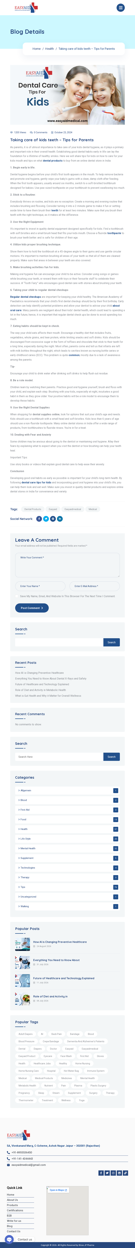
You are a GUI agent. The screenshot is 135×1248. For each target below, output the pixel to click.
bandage (75, 1034)
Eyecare (48, 1056)
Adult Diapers (26, 1034)
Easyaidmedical (73, 509)
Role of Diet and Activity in (50, 996)
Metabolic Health (27, 1085)
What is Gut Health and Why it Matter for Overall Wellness (48, 695)
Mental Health (28, 848)
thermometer (26, 1100)
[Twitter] (107, 1173)
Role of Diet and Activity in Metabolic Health (40, 690)
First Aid (25, 809)
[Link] (125, 1173)
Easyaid (53, 509)
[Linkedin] (119, 1173)
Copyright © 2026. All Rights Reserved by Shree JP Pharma (67, 1245)
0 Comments (40, 132)
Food (23, 819)
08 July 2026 (42, 1001)
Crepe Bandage (51, 1041)
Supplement (27, 858)
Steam (56, 1093)
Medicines (66, 1078)
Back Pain (57, 1034)
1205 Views (20, 132)
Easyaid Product (27, 1056)
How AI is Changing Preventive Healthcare (39, 672)
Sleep (41, 1093)
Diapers (38, 1048)
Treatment (47, 1100)
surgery (93, 1093)
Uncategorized (28, 896)
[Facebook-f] (101, 1173)
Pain (63, 1085)
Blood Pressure (26, 1041)
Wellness (66, 1100)
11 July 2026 (42, 983)
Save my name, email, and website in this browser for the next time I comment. (67, 596)
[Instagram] (113, 1173)
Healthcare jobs (42, 1063)
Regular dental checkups (25, 296)
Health (49, 48)
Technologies (28, 867)
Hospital (51, 1071)
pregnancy (24, 1093)
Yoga (81, 1100)
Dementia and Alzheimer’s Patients (85, 1041)
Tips (23, 887)
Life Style (26, 838)
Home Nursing (82, 1063)
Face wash (66, 1056)
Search (21, 629)
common (74, 355)
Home (37, 48)
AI (42, 1034)
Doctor (53, 1048)
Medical (93, 509)
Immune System (96, 1071)
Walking (25, 906)
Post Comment (30, 608)
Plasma (78, 1085)
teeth (54, 210)
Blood (24, 800)
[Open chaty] (9, 1239)
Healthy (63, 1063)
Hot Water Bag (71, 1071)
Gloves (100, 1056)
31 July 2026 (42, 964)
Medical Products (44, 1078)
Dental (22, 1048)
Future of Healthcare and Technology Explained (42, 684)
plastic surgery (98, 1085)
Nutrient (48, 1085)
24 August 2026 (44, 946)
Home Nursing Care (29, 1071)
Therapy (25, 877)
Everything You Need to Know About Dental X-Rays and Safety (50, 678)
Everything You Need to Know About (56, 960)
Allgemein (26, 790)
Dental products (33, 509)
